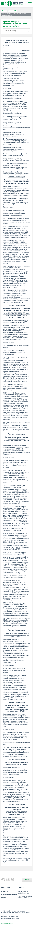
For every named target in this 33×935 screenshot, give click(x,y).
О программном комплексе (9, 894)
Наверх (27, 880)
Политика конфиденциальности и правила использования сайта (10, 917)
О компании (4, 891)
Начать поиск (5, 887)
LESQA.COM (10, 923)
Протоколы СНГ (12, 11)
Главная (4, 11)
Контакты (21, 887)
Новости (3, 897)
